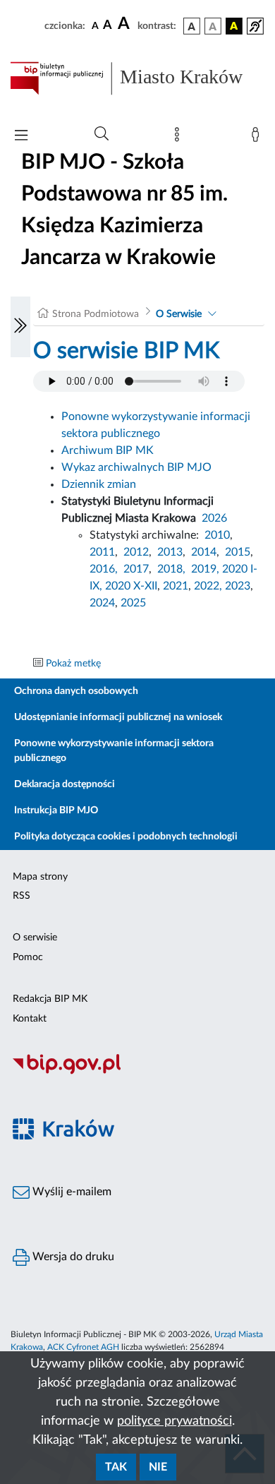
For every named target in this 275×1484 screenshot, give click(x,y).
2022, (209, 586)
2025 (133, 603)
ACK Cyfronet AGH (83, 1347)
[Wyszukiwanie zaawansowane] (101, 134)
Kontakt (30, 1019)
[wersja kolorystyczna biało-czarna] (213, 26)
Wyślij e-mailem (70, 1191)
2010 (217, 535)
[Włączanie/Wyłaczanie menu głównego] (21, 136)
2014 (203, 552)
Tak (116, 1467)
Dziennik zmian (98, 484)
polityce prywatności (174, 1421)
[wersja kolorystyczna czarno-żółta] (234, 26)
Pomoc (28, 957)
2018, (171, 569)
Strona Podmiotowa (95, 314)
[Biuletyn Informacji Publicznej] (137, 1072)
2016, (104, 569)
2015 (237, 552)
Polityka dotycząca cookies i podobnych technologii (126, 837)
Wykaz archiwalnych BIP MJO (136, 467)
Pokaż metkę (73, 664)
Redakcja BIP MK (50, 999)
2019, (205, 569)
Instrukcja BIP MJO (56, 810)
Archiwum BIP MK (107, 450)
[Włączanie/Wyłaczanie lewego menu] (20, 327)
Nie (158, 1467)
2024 (102, 603)
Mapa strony (40, 877)
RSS (21, 896)
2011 (102, 552)
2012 (136, 552)
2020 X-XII (131, 586)
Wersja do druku (72, 1256)
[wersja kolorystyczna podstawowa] (192, 26)
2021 (175, 586)
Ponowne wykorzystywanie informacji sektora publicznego (114, 750)
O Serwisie (179, 314)
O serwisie (35, 938)
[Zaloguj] (258, 138)
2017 (136, 569)
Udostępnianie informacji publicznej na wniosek (118, 717)
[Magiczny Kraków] (137, 1137)
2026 (214, 518)
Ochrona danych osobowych (76, 691)
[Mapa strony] (179, 138)
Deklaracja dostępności (64, 784)
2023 (237, 586)
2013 (170, 552)
